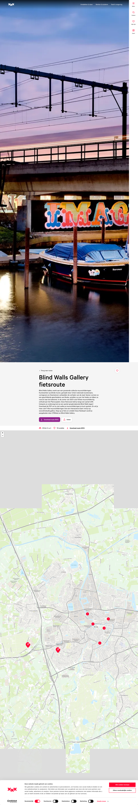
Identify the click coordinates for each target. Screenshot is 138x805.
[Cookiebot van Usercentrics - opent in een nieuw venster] (12, 801)
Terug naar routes (46, 370)
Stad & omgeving (116, 4)
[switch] (55, 801)
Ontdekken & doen (86, 4)
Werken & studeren (102, 4)
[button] (108, 618)
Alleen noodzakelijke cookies (122, 790)
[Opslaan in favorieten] (117, 370)
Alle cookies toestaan (122, 785)
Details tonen (101, 801)
